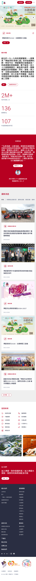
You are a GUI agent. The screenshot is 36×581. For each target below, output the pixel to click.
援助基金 (7, 423)
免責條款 (10, 571)
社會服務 (7, 420)
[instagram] (11, 553)
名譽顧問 (21, 532)
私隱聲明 (3, 571)
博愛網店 (7, 427)
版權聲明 (16, 571)
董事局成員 (21, 526)
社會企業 (23, 420)
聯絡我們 (4, 549)
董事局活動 (21, 199)
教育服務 (23, 416)
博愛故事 (7, 430)
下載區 (3, 538)
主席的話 (3, 491)
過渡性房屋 (8, 413)
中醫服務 (7, 416)
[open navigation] (34, 2)
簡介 (2, 494)
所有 (2, 199)
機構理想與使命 (5, 500)
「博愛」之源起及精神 (6, 497)
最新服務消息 (4, 534)
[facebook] (14, 553)
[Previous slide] (2, 17)
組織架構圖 (4, 502)
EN (7, 553)
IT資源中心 (24, 423)
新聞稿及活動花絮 (12, 199)
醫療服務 (23, 413)
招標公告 (4, 546)
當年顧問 (21, 534)
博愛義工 (23, 427)
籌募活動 (27, 199)
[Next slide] (33, 17)
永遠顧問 (21, 529)
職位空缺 (4, 542)
